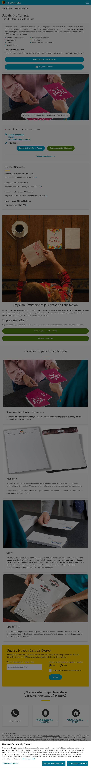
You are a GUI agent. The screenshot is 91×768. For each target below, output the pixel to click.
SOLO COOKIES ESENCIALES (77, 763)
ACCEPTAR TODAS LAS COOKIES (54, 763)
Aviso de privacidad (28, 759)
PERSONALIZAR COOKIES (10, 763)
